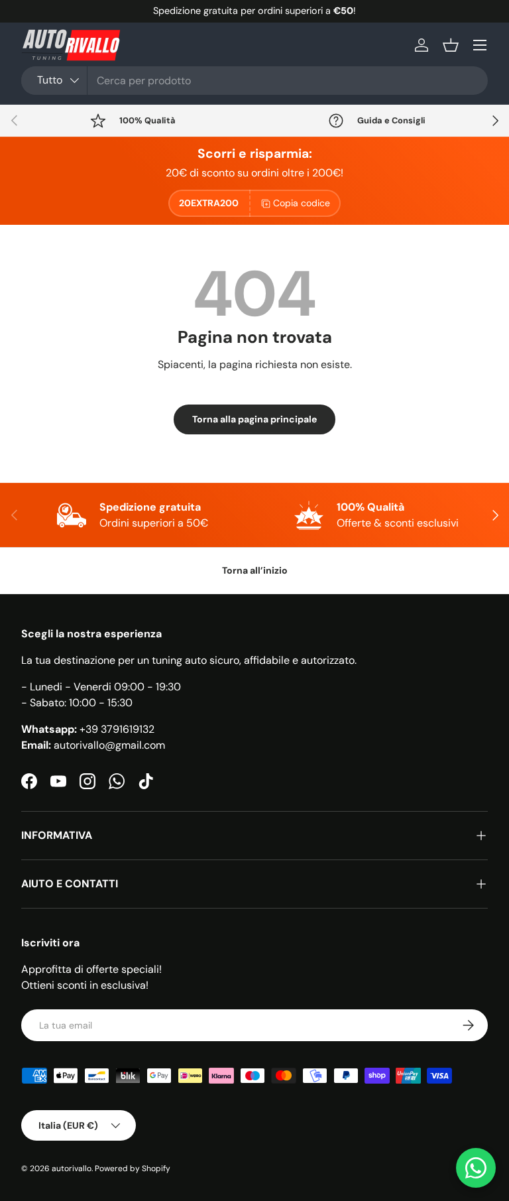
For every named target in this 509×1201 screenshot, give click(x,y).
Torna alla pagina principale (254, 419)
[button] (450, 45)
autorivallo (71, 1168)
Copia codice (301, 203)
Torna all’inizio (255, 570)
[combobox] (254, 80)
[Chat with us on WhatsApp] (476, 1168)
